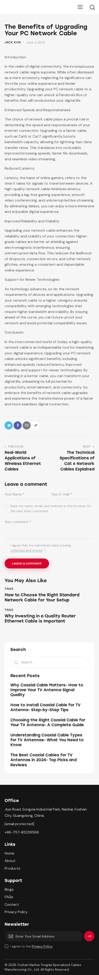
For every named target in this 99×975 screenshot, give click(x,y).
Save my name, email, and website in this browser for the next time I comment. (50, 508)
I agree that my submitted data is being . (40, 547)
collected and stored (26, 550)
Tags (9, 588)
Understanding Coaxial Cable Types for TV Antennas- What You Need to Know (47, 740)
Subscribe (89, 938)
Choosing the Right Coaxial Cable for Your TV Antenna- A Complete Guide (47, 722)
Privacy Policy (42, 946)
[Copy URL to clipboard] (36, 425)
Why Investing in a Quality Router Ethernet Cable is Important (40, 619)
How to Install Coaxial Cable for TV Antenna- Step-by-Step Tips (45, 707)
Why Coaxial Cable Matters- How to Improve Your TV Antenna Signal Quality (46, 690)
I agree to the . (31, 946)
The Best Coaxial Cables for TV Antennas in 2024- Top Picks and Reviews (43, 760)
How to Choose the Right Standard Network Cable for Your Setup (42, 598)
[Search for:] (49, 662)
